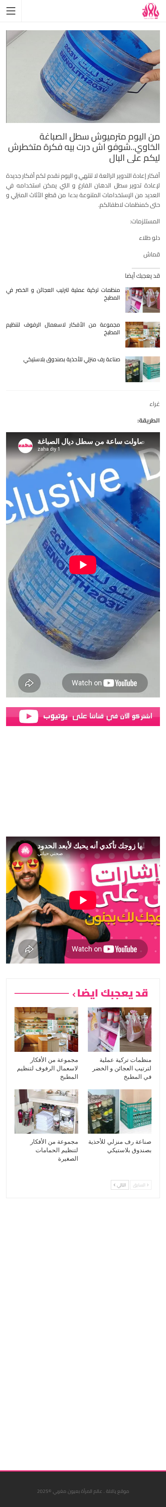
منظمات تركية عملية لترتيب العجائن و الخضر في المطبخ (63, 294)
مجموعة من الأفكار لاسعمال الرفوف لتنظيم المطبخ (63, 328)
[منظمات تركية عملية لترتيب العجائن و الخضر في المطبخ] (142, 300)
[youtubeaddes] (83, 716)
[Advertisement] (99, 1331)
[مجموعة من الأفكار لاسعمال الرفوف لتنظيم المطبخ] (142, 335)
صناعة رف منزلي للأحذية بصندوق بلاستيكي (71, 359)
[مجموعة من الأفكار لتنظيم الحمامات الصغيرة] (46, 1111)
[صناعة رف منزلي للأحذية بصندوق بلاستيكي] (142, 369)
